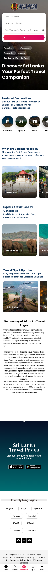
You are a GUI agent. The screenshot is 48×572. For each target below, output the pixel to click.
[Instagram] (24, 540)
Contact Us (14, 560)
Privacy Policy (26, 560)
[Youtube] (29, 540)
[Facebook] (18, 540)
